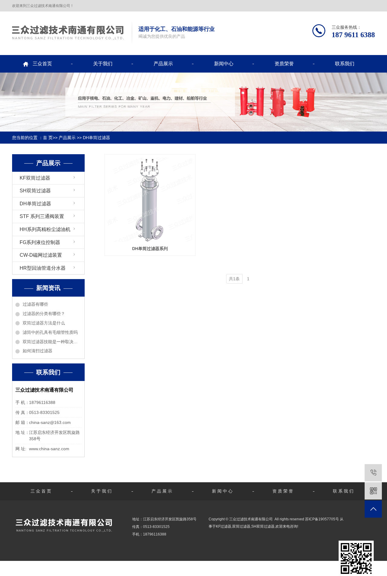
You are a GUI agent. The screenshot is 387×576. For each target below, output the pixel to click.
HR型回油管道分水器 (43, 268)
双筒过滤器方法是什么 (44, 323)
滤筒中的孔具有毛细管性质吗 (50, 332)
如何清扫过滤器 (37, 350)
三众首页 (42, 63)
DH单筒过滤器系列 (150, 248)
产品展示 (163, 63)
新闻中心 (223, 63)
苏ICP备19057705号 (322, 519)
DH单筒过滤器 (96, 137)
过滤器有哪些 (35, 304)
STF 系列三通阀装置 (42, 216)
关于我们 (102, 63)
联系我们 (344, 63)
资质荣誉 (284, 63)
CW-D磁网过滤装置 (41, 255)
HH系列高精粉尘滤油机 (45, 229)
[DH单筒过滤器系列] (150, 200)
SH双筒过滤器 (35, 190)
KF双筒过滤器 (35, 178)
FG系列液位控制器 (40, 242)
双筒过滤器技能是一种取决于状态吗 (52, 341)
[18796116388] (373, 472)
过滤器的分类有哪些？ (44, 313)
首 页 (48, 137)
